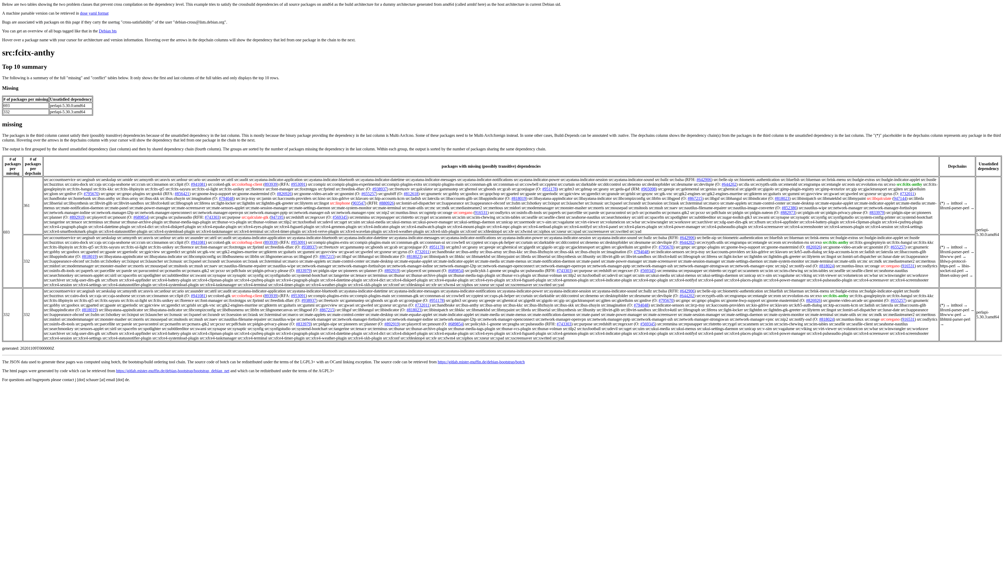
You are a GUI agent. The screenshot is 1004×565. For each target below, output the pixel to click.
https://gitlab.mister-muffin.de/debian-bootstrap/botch (481, 362)
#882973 (787, 212)
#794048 (226, 198)
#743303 (212, 217)
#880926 (386, 203)
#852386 (789, 208)
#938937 (379, 189)
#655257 (368, 193)
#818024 (826, 266)
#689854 (140, 217)
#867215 (695, 198)
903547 (358, 203)
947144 (900, 198)
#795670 (91, 193)
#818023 (782, 198)
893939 (271, 184)
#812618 (411, 193)
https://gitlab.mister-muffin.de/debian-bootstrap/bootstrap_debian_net (172, 371)
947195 (277, 217)
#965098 (648, 189)
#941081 (198, 184)
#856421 (182, 193)
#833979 (876, 212)
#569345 (340, 217)
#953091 (298, 184)
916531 (481, 212)
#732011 (907, 193)
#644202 (729, 184)
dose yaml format (94, 13)
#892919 (77, 217)
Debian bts (108, 31)
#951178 (549, 189)
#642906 (704, 179)
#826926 (284, 193)
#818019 (518, 198)
